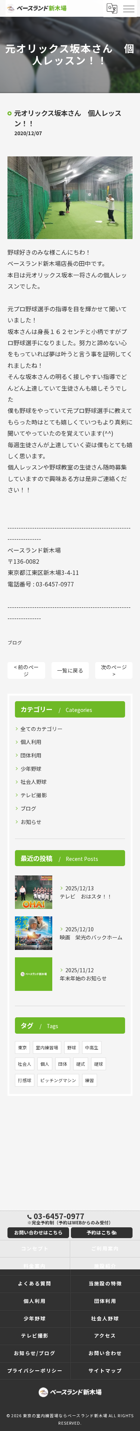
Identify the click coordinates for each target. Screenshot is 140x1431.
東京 (22, 1047)
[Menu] (128, 8)
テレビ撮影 (34, 795)
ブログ (14, 642)
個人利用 (31, 741)
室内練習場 (47, 1047)
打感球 (24, 1080)
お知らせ (31, 822)
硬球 (98, 1064)
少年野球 (31, 768)
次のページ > (114, 670)
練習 (89, 1080)
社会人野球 (34, 781)
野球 (71, 1047)
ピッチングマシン (58, 1080)
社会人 (24, 1064)
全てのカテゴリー (41, 728)
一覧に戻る (70, 670)
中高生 (92, 1047)
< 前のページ (26, 670)
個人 (44, 1064)
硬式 (80, 1064)
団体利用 (31, 755)
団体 (62, 1064)
